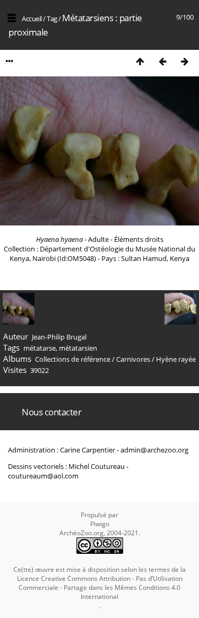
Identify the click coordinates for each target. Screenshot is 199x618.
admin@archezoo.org (154, 450)
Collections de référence (72, 359)
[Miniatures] (140, 61)
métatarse (39, 348)
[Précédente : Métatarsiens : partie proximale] (162, 61)
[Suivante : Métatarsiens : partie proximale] (185, 61)
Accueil (32, 18)
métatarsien (78, 348)
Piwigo (99, 523)
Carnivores (133, 359)
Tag (52, 18)
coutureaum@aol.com (43, 476)
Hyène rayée (176, 359)
